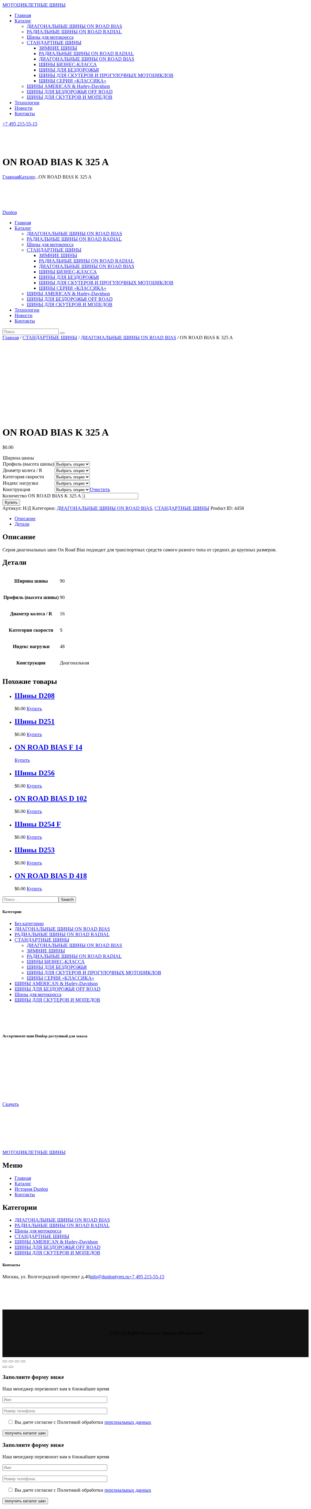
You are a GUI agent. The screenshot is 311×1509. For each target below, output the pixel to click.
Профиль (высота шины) (28, 464)
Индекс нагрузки (20, 483)
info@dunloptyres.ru (109, 1276)
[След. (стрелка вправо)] (11, 1367)
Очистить (100, 489)
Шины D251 (35, 721)
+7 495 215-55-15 (146, 1276)
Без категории (29, 923)
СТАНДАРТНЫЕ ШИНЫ (49, 337)
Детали (22, 524)
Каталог (27, 176)
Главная (10, 176)
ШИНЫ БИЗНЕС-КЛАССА (56, 961)
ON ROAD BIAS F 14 (48, 747)
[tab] (162, 518)
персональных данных (127, 1422)
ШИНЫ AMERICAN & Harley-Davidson (56, 983)
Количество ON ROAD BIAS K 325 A (41, 495)
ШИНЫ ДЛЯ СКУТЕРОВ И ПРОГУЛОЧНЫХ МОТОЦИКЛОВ (94, 972)
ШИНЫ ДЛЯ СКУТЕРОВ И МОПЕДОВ (57, 999)
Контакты (25, 1194)
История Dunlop (31, 1189)
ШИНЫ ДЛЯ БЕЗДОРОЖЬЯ (57, 967)
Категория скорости (23, 476)
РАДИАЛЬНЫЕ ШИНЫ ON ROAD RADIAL (62, 934)
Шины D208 (35, 696)
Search (67, 899)
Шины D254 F (38, 824)
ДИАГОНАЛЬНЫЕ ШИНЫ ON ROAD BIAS (128, 337)
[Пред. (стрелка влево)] (4, 1367)
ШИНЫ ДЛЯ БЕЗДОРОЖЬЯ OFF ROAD (58, 989)
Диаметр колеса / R (22, 470)
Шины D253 (35, 850)
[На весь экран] (17, 1361)
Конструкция (16, 489)
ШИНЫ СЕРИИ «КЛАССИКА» (60, 978)
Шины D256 (35, 773)
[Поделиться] (11, 1361)
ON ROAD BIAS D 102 (51, 798)
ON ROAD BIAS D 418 (51, 876)
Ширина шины (18, 457)
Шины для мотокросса (38, 994)
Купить (11, 502)
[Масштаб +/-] (23, 1361)
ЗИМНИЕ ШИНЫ (46, 950)
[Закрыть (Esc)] (4, 1361)
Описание (25, 518)
